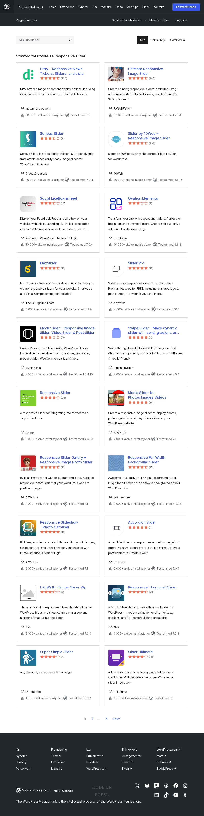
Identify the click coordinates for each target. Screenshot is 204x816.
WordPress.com (169, 749)
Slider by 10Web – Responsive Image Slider (149, 135)
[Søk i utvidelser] (70, 40)
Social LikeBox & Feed (58, 198)
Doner (127, 762)
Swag (127, 768)
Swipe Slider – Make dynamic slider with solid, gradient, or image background (152, 330)
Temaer (56, 756)
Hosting (21, 762)
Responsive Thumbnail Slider (152, 587)
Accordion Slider (142, 522)
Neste (116, 719)
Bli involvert (129, 749)
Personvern (23, 768)
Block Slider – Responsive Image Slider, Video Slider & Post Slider (67, 330)
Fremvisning (59, 749)
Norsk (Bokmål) (63, 790)
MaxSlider (48, 263)
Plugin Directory (26, 20)
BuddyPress (166, 768)
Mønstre (56, 768)
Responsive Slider (55, 393)
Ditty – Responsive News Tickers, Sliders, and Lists (62, 71)
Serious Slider (51, 133)
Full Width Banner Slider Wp (63, 587)
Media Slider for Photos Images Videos (147, 395)
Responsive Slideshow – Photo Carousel (59, 524)
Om (18, 749)
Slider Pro (136, 263)
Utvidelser (58, 762)
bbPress (164, 762)
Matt (161, 756)
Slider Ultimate (140, 652)
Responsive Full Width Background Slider (146, 459)
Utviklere (92, 762)
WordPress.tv (97, 768)
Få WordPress (186, 7)
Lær (88, 749)
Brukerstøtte (94, 756)
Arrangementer (131, 756)
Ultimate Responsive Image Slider (145, 71)
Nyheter (21, 756)
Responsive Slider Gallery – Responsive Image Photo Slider (66, 459)
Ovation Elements (143, 198)
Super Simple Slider (56, 652)
